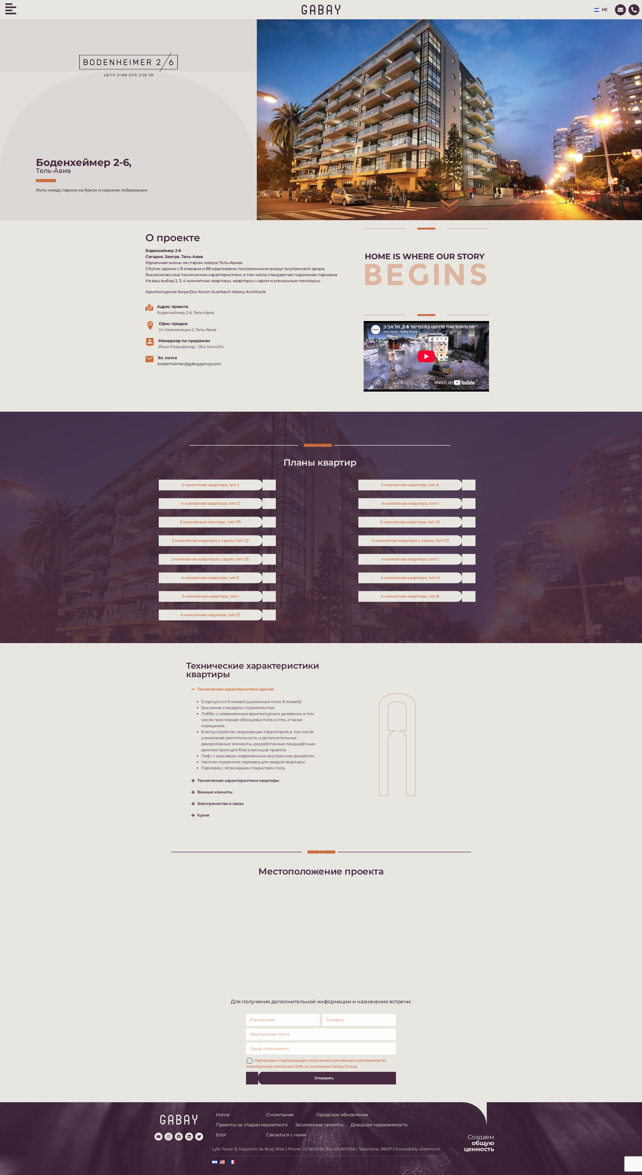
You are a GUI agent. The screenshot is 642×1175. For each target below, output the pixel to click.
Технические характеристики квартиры (238, 780)
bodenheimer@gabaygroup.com (189, 363)
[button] (253, 689)
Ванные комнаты (214, 792)
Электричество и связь (220, 803)
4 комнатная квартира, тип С (410, 559)
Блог (221, 1135)
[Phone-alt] (633, 9)
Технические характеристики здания (235, 689)
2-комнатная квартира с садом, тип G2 (210, 540)
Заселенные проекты (319, 1125)
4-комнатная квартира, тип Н (409, 577)
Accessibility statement (417, 1149)
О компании (280, 1115)
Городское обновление (342, 1115)
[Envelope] (620, 9)
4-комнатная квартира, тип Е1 (210, 614)
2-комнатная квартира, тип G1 (410, 522)
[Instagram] (169, 1137)
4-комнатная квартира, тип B (410, 596)
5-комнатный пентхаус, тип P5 (210, 522)
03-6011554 (345, 1149)
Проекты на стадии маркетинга (252, 1125)
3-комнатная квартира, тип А (410, 484)
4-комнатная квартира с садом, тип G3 (410, 540)
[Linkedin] (189, 1137)
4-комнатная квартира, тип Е (210, 577)
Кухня (203, 815)
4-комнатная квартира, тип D (210, 503)
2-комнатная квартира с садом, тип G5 (210, 559)
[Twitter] (199, 1137)
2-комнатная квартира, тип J (210, 484)
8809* (386, 1149)
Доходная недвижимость (379, 1125)
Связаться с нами (286, 1135)
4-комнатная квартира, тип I (409, 503)
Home (222, 1115)
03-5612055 (313, 1149)
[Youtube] (158, 1137)
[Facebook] (179, 1137)
